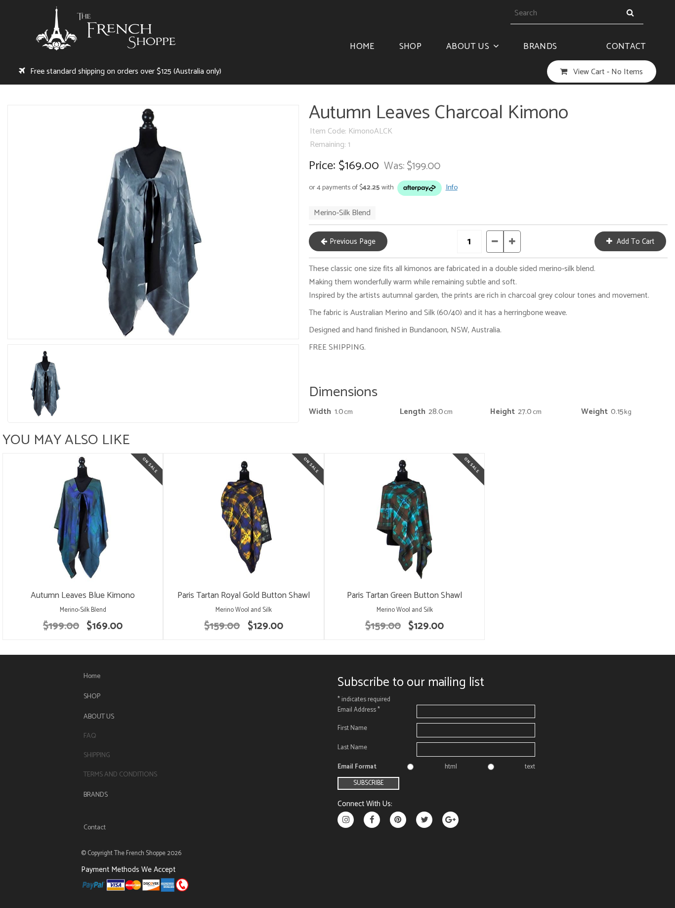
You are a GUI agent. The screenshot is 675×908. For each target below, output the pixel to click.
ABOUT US (467, 47)
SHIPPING (97, 755)
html (451, 767)
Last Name (352, 747)
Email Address (359, 710)
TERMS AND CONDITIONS (120, 774)
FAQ (90, 736)
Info (452, 187)
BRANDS (540, 47)
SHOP (410, 47)
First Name (352, 728)
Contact (625, 47)
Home (362, 47)
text (530, 767)
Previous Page (353, 241)
